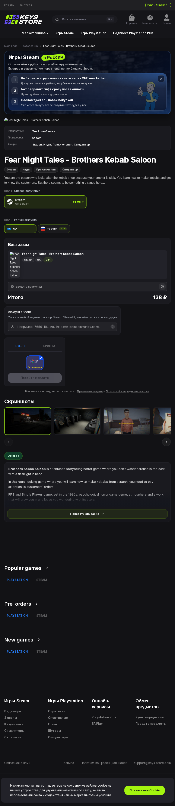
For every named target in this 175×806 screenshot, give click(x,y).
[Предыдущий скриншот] (8, 442)
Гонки (52, 724)
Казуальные (13, 724)
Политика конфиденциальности (104, 763)
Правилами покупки (90, 391)
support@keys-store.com (152, 763)
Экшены (10, 717)
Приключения (46, 169)
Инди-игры (13, 711)
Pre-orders (17, 604)
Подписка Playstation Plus (133, 33)
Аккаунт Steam (19, 312)
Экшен (11, 169)
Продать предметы (151, 723)
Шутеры (54, 730)
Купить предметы (150, 717)
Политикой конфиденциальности (127, 391)
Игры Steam (64, 33)
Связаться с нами (17, 763)
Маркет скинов (33, 33)
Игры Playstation (93, 33)
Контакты (26, 5)
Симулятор (70, 169)
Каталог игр (30, 46)
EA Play (97, 723)
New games (18, 640)
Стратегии (13, 737)
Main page (11, 46)
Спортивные (58, 717)
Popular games (23, 568)
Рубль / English (157, 5)
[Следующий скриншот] (166, 442)
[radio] (45, 201)
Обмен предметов (147, 703)
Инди (26, 169)
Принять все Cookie (145, 790)
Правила (68, 763)
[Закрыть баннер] (161, 78)
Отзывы (9, 5)
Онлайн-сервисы (101, 703)
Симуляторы (14, 730)
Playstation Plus (104, 717)
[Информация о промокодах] (162, 286)
